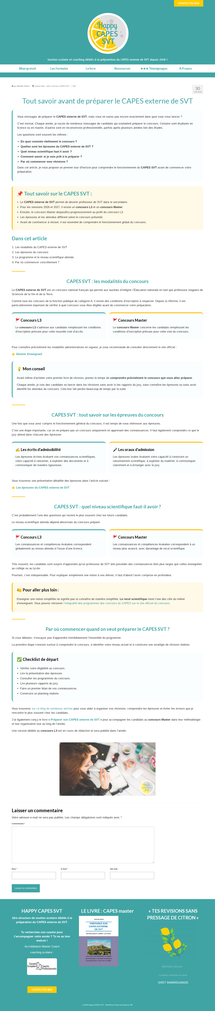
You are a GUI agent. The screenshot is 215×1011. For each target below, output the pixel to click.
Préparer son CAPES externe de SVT (75, 719)
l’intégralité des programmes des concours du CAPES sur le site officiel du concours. (117, 603)
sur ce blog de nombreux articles (52, 708)
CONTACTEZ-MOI (188, 3)
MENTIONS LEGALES (172, 967)
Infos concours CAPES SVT (58, 86)
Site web (114, 869)
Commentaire (18, 824)
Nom (14, 869)
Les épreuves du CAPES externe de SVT (42, 487)
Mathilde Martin (23, 86)
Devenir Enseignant (29, 354)
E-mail (64, 869)
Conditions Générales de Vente (173, 975)
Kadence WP (127, 1005)
